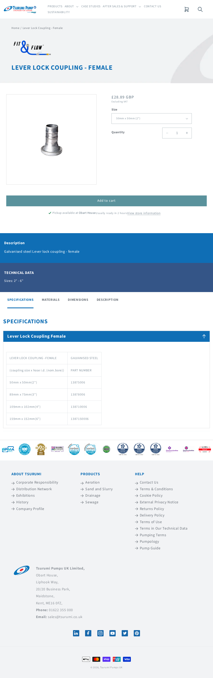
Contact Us (149, 482)
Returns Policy (152, 508)
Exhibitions (25, 495)
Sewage (91, 502)
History (22, 502)
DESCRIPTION (108, 299)
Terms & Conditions (156, 489)
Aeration (92, 482)
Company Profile (30, 508)
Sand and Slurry (99, 489)
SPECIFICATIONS (20, 299)
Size (114, 109)
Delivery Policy (152, 515)
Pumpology (149, 541)
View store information (144, 213)
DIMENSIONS (78, 299)
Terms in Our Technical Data (164, 528)
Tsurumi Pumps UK (111, 667)
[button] (71, 7)
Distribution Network (34, 489)
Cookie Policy (151, 495)
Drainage (92, 495)
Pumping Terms (153, 535)
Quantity (118, 132)
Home (15, 28)
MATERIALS (50, 299)
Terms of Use (151, 522)
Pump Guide (150, 548)
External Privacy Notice (159, 502)
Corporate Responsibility (37, 482)
